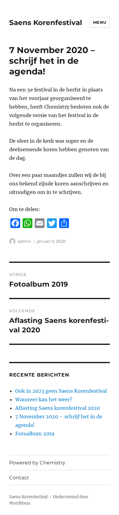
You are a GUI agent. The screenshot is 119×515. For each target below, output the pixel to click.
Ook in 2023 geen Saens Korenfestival (61, 391)
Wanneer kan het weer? (43, 399)
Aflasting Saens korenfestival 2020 (57, 408)
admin (24, 241)
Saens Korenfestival (45, 22)
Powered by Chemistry (37, 463)
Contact (19, 478)
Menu (99, 22)
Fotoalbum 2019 (35, 434)
